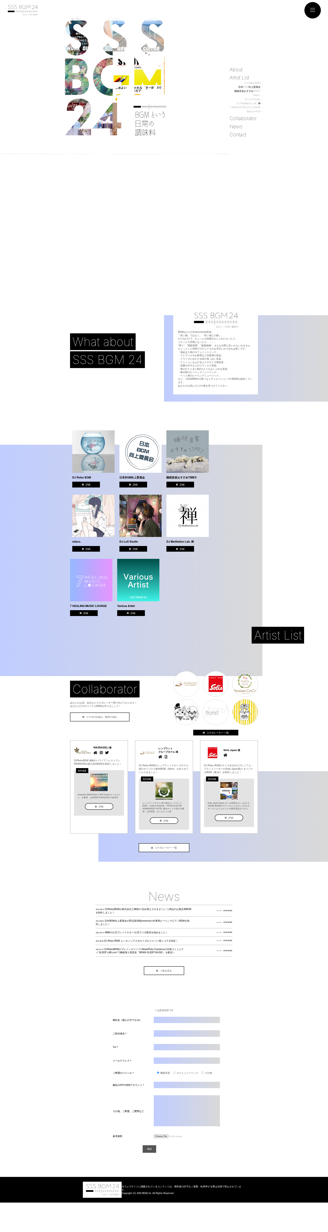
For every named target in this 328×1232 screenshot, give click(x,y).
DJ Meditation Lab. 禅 (249, 103)
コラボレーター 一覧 (218, 732)
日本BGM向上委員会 (249, 86)
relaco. (257, 95)
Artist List (239, 78)
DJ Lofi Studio (253, 99)
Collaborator (243, 118)
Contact (238, 135)
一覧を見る (166, 970)
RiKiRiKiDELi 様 (102, 747)
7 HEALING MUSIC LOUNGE (245, 107)
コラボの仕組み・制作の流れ (101, 716)
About (236, 70)
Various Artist (253, 111)
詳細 (88, 484)
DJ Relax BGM (253, 82)
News (236, 127)
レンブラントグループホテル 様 (168, 750)
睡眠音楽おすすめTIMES (247, 90)
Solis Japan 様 (231, 750)
